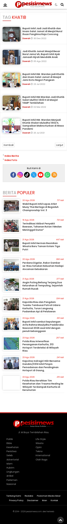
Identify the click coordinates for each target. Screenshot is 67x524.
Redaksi (29, 496)
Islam (10, 463)
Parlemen (12, 480)
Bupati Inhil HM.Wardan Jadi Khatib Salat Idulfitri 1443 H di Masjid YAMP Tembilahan (43, 99)
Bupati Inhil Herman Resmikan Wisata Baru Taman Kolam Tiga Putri (41, 246)
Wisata (39, 443)
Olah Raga (41, 459)
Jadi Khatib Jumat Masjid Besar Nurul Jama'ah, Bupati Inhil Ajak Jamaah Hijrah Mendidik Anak (41, 54)
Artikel (10, 475)
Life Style (41, 439)
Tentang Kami (13, 496)
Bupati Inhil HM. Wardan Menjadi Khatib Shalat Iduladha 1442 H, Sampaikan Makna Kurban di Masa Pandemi (43, 124)
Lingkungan (13, 471)
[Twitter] (34, 175)
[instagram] (20, 175)
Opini (38, 447)
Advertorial (13, 459)
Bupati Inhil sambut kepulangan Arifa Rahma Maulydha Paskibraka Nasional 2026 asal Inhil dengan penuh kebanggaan (43, 326)
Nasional (11, 484)
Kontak (54, 500)
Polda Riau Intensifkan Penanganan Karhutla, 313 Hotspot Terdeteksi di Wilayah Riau (40, 346)
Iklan (44, 500)
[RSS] (54, 175)
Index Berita (12, 156)
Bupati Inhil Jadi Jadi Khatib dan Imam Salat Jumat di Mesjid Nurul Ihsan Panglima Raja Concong (42, 31)
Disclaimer (32, 500)
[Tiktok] (27, 175)
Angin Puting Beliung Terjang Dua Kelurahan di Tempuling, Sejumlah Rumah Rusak (42, 285)
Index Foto (11, 160)
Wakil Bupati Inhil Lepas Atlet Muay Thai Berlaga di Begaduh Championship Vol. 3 (40, 207)
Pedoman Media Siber (49, 496)
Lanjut (59, 145)
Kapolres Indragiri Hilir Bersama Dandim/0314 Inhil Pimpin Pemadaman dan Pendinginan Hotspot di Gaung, (41, 365)
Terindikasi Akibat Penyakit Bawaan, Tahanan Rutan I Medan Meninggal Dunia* (42, 227)
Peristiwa (11, 451)
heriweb (50, 511)
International (43, 455)
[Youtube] (40, 175)
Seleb (10, 455)
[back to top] (60, 520)
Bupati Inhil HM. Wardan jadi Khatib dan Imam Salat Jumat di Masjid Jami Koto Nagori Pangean (43, 77)
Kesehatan (13, 447)
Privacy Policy (16, 500)
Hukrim (10, 467)
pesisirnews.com (34, 511)
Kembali (8, 145)
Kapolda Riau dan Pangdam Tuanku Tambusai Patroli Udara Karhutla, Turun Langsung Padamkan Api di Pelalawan (41, 306)
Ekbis (9, 443)
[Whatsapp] (47, 175)
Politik (10, 439)
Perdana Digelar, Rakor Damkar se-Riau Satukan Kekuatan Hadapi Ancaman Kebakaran (43, 266)
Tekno (39, 451)
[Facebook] (13, 175)
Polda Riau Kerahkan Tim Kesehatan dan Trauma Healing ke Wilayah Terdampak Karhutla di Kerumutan (42, 385)
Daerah (26, 38)
